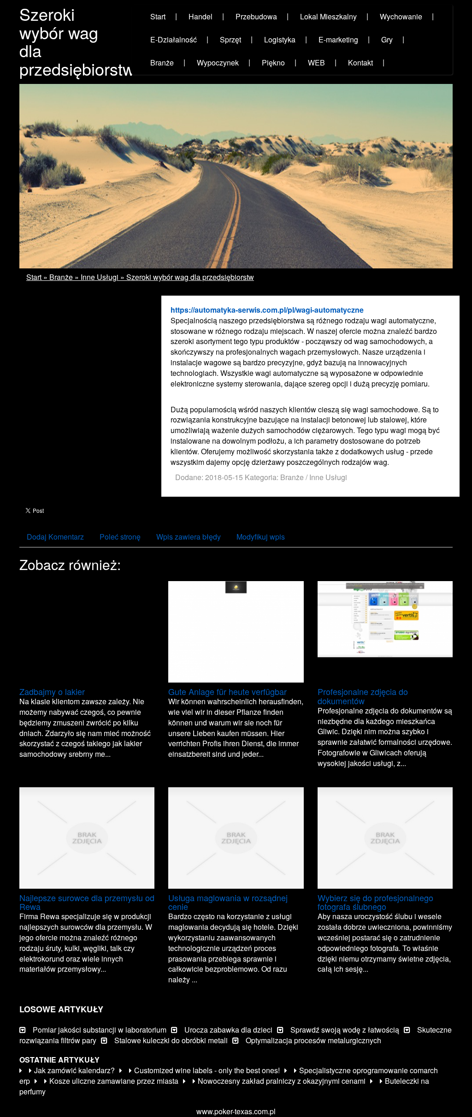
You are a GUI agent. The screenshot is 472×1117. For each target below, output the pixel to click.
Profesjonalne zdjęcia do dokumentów (363, 696)
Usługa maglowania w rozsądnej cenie (228, 902)
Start (33, 277)
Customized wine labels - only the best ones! (207, 1070)
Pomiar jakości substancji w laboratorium (99, 1029)
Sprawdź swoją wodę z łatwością (344, 1029)
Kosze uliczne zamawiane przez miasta (113, 1080)
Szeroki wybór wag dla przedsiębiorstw (190, 277)
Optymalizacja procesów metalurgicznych (313, 1040)
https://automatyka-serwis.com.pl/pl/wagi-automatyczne (267, 309)
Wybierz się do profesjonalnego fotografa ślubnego (375, 902)
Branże (61, 277)
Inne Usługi (99, 277)
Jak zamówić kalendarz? (74, 1070)
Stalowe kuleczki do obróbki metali (171, 1040)
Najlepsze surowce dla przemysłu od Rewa (86, 902)
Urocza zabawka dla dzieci (228, 1029)
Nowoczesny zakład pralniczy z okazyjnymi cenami (282, 1080)
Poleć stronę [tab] (120, 536)
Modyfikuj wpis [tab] (260, 536)
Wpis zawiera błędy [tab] (188, 536)
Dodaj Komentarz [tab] (55, 536)
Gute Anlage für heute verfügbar (227, 691)
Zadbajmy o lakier (52, 691)
